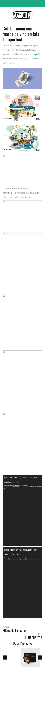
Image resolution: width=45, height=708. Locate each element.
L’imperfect (37, 54)
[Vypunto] (22, 15)
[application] (22, 510)
